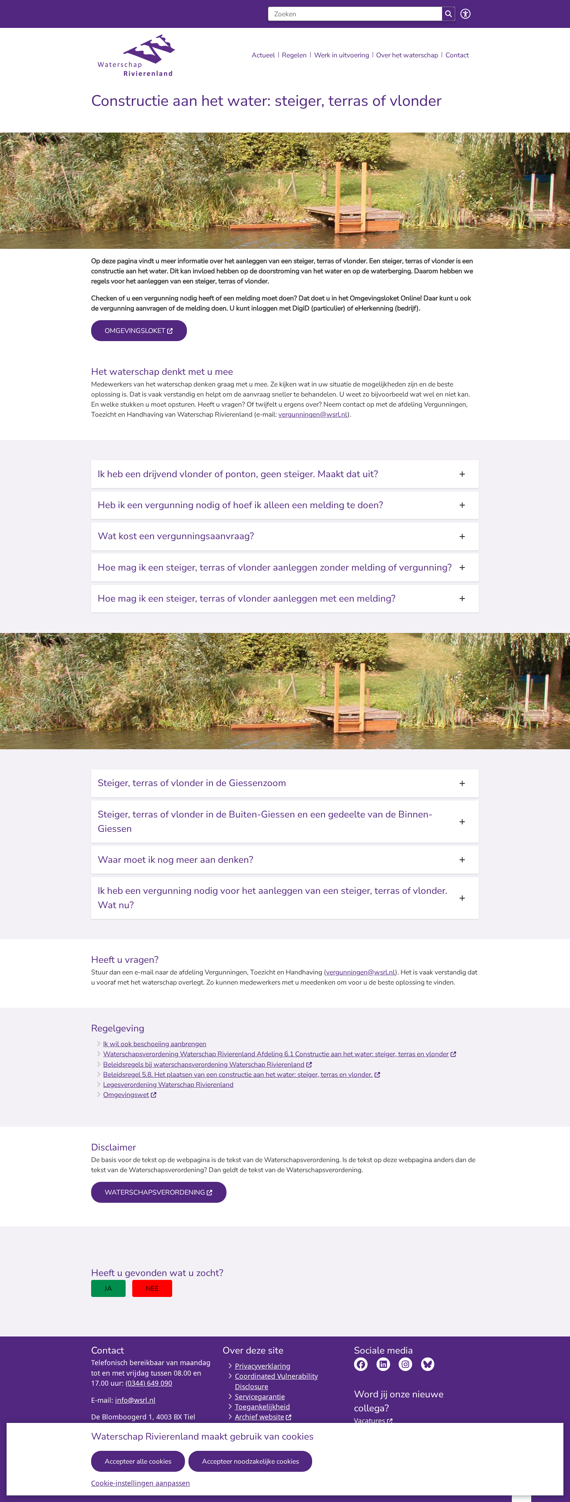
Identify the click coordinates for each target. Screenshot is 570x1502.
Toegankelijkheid (262, 1406)
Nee (152, 1288)
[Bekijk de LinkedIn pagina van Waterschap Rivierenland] (383, 1364)
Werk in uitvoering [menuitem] (341, 55)
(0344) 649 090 (149, 1383)
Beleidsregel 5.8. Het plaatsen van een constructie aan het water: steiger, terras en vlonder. (238, 1074)
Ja (108, 1288)
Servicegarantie (260, 1396)
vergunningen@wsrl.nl (312, 414)
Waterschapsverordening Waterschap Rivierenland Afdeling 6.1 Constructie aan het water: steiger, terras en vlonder (276, 1054)
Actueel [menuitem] (263, 55)
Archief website (259, 1416)
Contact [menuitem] (457, 55)
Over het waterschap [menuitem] (407, 55)
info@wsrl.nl (135, 1400)
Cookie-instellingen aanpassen (140, 1483)
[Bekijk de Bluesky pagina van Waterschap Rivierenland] (428, 1364)
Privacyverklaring (262, 1366)
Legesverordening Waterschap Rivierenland (168, 1084)
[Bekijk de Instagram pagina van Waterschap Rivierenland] (405, 1364)
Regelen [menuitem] (294, 55)
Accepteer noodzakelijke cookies (250, 1461)
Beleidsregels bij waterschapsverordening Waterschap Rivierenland (203, 1064)
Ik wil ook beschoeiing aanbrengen (154, 1043)
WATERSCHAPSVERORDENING (155, 1192)
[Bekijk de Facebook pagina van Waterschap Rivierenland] (361, 1364)
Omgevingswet (126, 1094)
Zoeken (448, 14)
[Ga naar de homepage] (136, 55)
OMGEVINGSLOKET (135, 330)
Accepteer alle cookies (138, 1461)
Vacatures (369, 1420)
